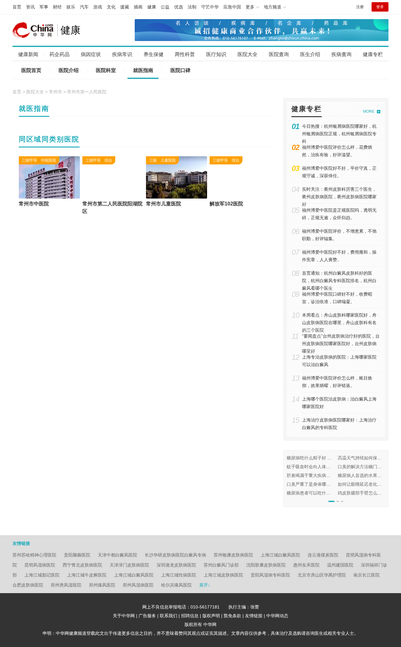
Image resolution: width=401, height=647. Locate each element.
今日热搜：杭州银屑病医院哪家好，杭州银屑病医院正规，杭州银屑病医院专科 (339, 134)
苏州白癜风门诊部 (221, 564)
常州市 (55, 91)
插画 (138, 6)
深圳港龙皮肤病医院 (176, 564)
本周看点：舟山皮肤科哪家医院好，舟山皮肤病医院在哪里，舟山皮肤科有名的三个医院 (339, 323)
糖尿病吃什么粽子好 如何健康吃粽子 (322, 457)
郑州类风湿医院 (66, 584)
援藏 (124, 6)
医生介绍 (310, 54)
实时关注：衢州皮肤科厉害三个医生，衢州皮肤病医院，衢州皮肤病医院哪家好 (339, 197)
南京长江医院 (366, 574)
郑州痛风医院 (102, 584)
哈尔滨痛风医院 (176, 584)
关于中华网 (124, 615)
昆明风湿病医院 (39, 564)
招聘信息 (190, 615)
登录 (380, 7)
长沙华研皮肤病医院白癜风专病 (175, 554)
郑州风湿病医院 (138, 584)
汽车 (84, 6)
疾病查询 (341, 54)
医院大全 (247, 54)
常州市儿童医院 (163, 203)
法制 (192, 6)
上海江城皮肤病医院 (223, 574)
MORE (368, 111)
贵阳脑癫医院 (77, 554)
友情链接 (254, 615)
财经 (57, 6)
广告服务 (147, 615)
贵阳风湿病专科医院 (270, 574)
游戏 (97, 6)
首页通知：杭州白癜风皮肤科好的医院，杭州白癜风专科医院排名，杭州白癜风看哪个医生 (339, 281)
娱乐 (70, 6)
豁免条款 (232, 615)
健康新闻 (28, 54)
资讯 (30, 6)
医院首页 (31, 70)
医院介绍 (69, 70)
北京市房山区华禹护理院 (322, 574)
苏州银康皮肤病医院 (233, 554)
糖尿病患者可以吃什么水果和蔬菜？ (322, 492)
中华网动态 (277, 615)
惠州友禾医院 (306, 564)
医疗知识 (216, 54)
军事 (43, 6)
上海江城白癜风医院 (280, 554)
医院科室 (106, 70)
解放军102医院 (226, 203)
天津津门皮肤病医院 (129, 564)
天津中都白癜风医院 (117, 554)
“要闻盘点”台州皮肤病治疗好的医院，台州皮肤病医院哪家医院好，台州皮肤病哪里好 (341, 344)
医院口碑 (180, 70)
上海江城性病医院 (178, 574)
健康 (151, 6)
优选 (178, 6)
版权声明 (211, 615)
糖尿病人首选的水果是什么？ (366, 475)
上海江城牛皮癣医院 (87, 574)
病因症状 (91, 54)
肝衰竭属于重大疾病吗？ (311, 475)
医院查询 (279, 54)
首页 (17, 6)
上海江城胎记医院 (42, 574)
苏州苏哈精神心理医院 (34, 554)
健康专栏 (373, 54)
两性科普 (185, 54)
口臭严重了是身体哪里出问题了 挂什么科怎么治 (333, 484)
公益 (165, 6)
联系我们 (168, 615)
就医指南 (143, 70)
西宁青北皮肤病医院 (82, 564)
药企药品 (59, 54)
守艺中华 (210, 6)
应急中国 (232, 6)
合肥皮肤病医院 (28, 584)
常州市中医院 (34, 203)
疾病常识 (122, 54)
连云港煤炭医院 (323, 554)
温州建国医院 (340, 564)
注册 (360, 7)
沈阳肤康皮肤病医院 (266, 564)
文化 (111, 6)
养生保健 (153, 54)
